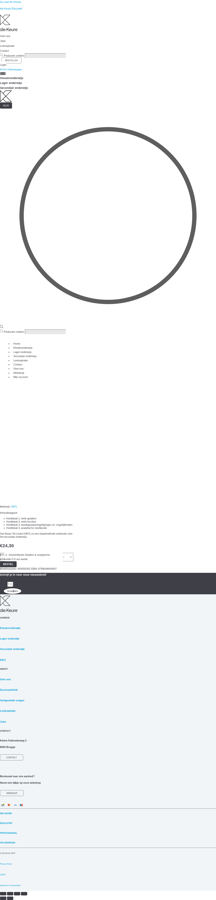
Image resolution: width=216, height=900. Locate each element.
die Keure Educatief (11, 8)
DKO (3, 660)
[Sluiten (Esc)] (24, 893)
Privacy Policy (6, 864)
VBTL (14, 506)
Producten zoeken (14, 55)
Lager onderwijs (22, 352)
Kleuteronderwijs (22, 347)
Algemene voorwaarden (10, 885)
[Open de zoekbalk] (1, 327)
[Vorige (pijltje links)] (3, 898)
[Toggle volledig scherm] (10, 893)
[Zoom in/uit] (3, 893)
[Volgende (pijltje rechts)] (10, 898)
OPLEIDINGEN (7, 842)
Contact (17, 364)
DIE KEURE (6, 813)
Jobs (3, 721)
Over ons (18, 368)
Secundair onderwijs (25, 356)
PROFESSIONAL (8, 833)
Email (3, 584)
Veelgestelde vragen (12, 700)
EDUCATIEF (6, 823)
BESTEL (8, 564)
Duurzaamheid (9, 690)
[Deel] (17, 893)
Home (16, 343)
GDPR (3, 875)
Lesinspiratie (20, 360)
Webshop (18, 373)
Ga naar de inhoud (10, 2)
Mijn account (20, 377)
